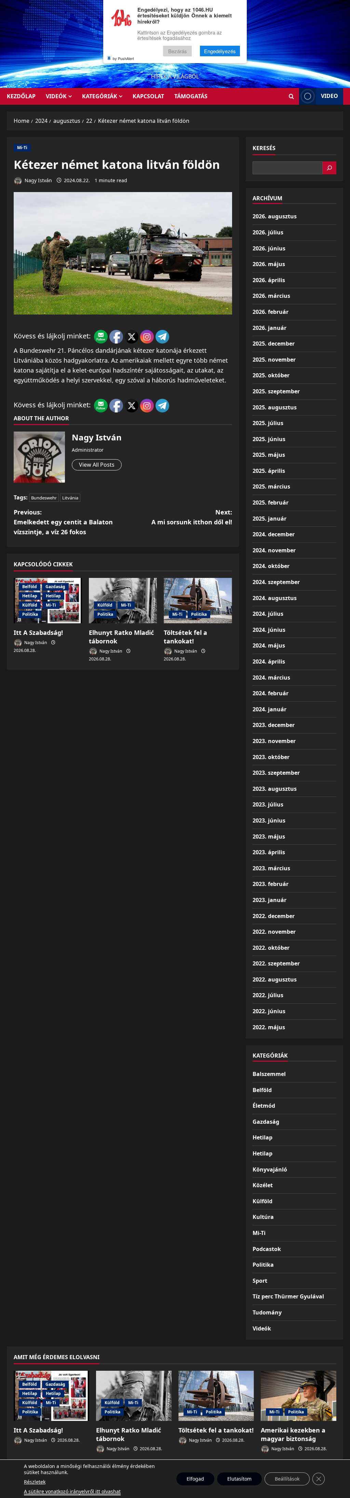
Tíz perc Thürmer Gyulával (288, 1296)
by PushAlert (123, 58)
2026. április (269, 280)
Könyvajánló (270, 1169)
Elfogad (195, 1478)
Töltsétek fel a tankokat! (185, 636)
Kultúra (263, 1217)
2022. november (274, 931)
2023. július (268, 804)
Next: (191, 517)
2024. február (270, 693)
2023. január (269, 900)
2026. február (270, 312)
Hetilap (29, 596)
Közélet (263, 1185)
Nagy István (37, 180)
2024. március (271, 677)
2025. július (268, 423)
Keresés (264, 148)
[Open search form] (291, 96)
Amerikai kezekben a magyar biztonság (293, 1434)
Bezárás (177, 51)
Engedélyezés (220, 51)
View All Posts (97, 464)
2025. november (274, 359)
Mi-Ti (22, 147)
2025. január (269, 518)
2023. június (269, 820)
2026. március (271, 296)
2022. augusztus (275, 979)
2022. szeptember (276, 963)
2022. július (268, 995)
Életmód (264, 1105)
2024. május (269, 645)
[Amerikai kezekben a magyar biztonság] (298, 1396)
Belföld (29, 587)
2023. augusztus (275, 788)
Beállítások (287, 1478)
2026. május (269, 264)
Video (329, 96)
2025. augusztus (275, 407)
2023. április (269, 852)
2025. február (270, 502)
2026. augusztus (275, 216)
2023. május (269, 836)
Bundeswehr (44, 498)
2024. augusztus (275, 598)
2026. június (269, 248)
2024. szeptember (276, 582)
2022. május (269, 1027)
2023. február (270, 884)
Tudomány (267, 1312)
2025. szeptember (276, 391)
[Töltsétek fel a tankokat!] (198, 600)
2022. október (271, 947)
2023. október (271, 757)
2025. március (271, 486)
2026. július (268, 232)
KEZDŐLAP (21, 96)
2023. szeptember (276, 772)
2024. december (274, 534)
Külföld (29, 605)
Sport (260, 1280)
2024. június (269, 630)
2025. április (269, 471)
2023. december (274, 725)
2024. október (271, 566)
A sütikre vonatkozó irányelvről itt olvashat (72, 1491)
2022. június (269, 1011)
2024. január (269, 709)
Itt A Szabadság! (38, 632)
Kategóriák (99, 96)
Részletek (34, 1482)
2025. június (269, 439)
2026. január (269, 328)
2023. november (274, 741)
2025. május (269, 455)
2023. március (271, 868)
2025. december (274, 343)
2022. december (274, 916)
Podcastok (267, 1249)
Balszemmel (269, 1074)
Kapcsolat (148, 96)
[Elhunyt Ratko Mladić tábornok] (134, 1396)
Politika (30, 614)
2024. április (269, 661)
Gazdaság (55, 587)
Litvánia (70, 498)
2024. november (274, 550)
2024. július (268, 613)
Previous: (63, 522)
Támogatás (190, 96)
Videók (56, 96)
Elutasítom (239, 1478)
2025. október (271, 375)
